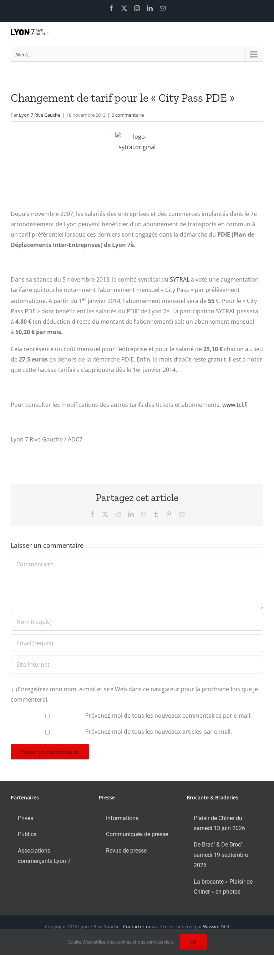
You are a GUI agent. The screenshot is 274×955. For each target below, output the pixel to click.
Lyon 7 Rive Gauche (39, 115)
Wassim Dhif (216, 926)
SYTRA (178, 279)
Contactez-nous (140, 926)
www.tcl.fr (235, 405)
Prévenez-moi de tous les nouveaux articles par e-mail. (158, 732)
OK (193, 942)
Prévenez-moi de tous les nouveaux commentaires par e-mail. (168, 715)
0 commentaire (128, 115)
